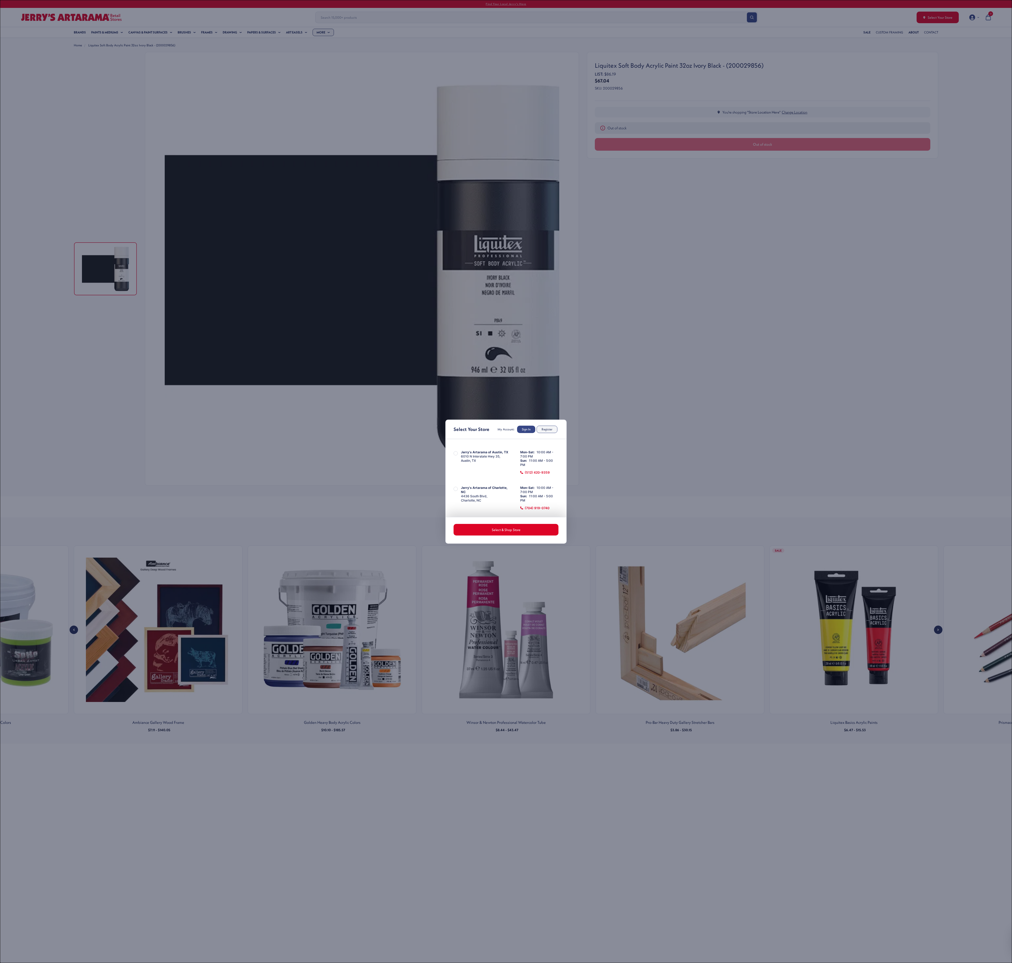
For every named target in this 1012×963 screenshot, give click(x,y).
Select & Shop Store (506, 530)
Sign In (526, 429)
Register (547, 429)
